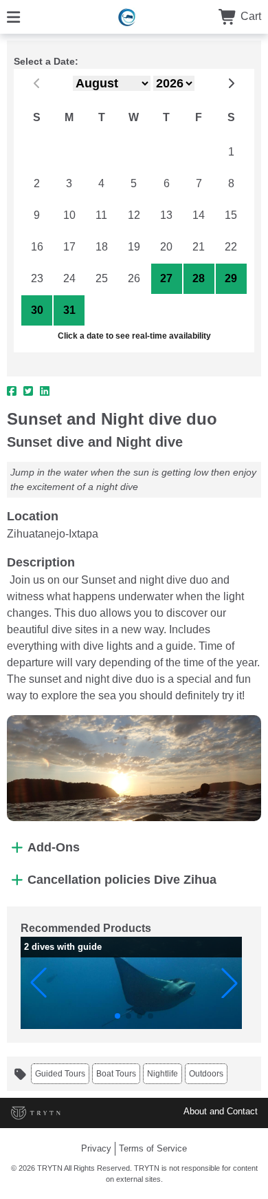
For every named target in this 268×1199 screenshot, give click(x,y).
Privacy (96, 1148)
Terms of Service (153, 1148)
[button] (38, 983)
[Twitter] (28, 391)
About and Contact (220, 1111)
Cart (249, 16)
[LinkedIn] (44, 391)
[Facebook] (11, 391)
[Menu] (13, 16)
